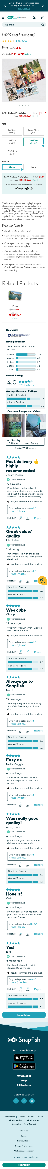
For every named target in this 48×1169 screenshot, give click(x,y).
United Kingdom (15, 1120)
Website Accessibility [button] (24, 1151)
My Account (24, 1075)
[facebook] (17, 1099)
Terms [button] (24, 1136)
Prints (15, 306)
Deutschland (10, 1117)
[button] (3, 17)
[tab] (19, 105)
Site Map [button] (24, 1131)
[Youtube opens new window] (33, 1099)
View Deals (24, 8)
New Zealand (30, 1124)
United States (32, 1120)
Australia (16, 1124)
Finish (5, 161)
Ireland (31, 1117)
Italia (40, 1117)
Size (4, 124)
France (22, 1117)
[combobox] (24, 24)
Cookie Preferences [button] (24, 1146)
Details (27, 54)
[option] (12, 131)
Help (24, 1080)
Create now (24, 1165)
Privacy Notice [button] (23, 1141)
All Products (24, 1085)
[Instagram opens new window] (25, 1099)
